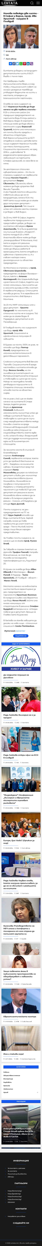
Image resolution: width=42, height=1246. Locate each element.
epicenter (20, 631)
